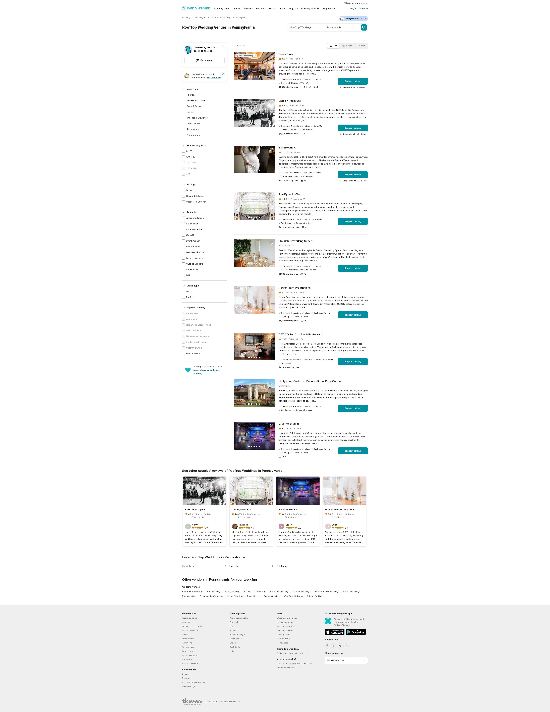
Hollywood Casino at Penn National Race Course (310, 381)
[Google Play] (356, 634)
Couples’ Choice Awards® (194, 682)
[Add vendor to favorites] (271, 56)
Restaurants (193, 129)
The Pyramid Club (290, 194)
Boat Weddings (189, 596)
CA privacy (187, 659)
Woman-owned (193, 353)
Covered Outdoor (195, 196)
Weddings (187, 17)
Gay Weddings (188, 686)
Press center (188, 638)
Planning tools (221, 8)
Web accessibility (190, 663)
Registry (293, 8)
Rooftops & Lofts (196, 100)
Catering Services (195, 229)
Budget (233, 630)
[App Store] (335, 634)
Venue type (193, 89)
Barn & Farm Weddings (192, 591)
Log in (353, 8)
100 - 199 (190, 156)
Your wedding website (240, 618)
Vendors (248, 8)
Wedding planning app (287, 618)
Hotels (190, 112)
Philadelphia (188, 566)
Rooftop (190, 297)
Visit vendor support (286, 667)
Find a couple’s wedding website (292, 653)
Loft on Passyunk (290, 101)
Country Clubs (194, 123)
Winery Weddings (232, 591)
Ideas (282, 8)
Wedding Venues (203, 17)
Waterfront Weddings (293, 596)
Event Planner (193, 240)
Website (310, 8)
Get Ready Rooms (195, 252)
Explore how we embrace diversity (206, 372)
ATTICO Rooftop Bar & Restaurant (301, 334)
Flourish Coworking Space (295, 241)
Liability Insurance (194, 258)
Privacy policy (188, 651)
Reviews (186, 678)
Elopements (329, 8)
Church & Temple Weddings (326, 591)
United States (337, 660)
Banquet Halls (253, 596)
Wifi (188, 275)
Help (232, 651)
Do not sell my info (190, 655)
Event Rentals (193, 246)
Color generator (284, 634)
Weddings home (189, 618)
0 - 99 (189, 151)
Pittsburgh (282, 566)
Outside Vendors (194, 263)
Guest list (234, 626)
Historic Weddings (235, 596)
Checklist (234, 622)
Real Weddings (284, 638)
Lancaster (234, 566)
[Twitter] (333, 646)
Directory (186, 674)
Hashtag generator (285, 622)
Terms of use (188, 647)
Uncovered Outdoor (196, 201)
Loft (188, 291)
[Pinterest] (339, 646)
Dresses (272, 8)
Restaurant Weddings (279, 591)
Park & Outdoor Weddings (211, 596)
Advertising (187, 643)
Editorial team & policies (193, 626)
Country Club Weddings (255, 591)
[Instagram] (346, 646)
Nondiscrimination (190, 630)
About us (186, 622)
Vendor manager (237, 634)
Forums (260, 8)
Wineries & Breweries (197, 117)
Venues (236, 8)
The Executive (287, 147)
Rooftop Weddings (223, 17)
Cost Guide (235, 647)
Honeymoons (283, 643)
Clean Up (190, 235)
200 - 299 (191, 162)
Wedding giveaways (286, 626)
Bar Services (192, 223)
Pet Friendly (192, 269)
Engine (233, 643)
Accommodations (195, 218)
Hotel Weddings (214, 591)
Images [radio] (349, 46)
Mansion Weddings (301, 591)
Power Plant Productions (295, 288)
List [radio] (335, 46)
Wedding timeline (285, 630)
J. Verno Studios (289, 424)
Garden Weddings (272, 596)
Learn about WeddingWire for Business (294, 663)
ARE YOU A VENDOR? (357, 3)
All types (191, 94)
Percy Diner (286, 54)
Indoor (189, 190)
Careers (185, 634)
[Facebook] (327, 646)
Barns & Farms (194, 106)
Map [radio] (363, 46)
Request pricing (352, 81)
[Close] (223, 46)
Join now (363, 8)
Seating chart (236, 638)
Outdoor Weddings (315, 596)
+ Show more (193, 135)
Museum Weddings (351, 591)
